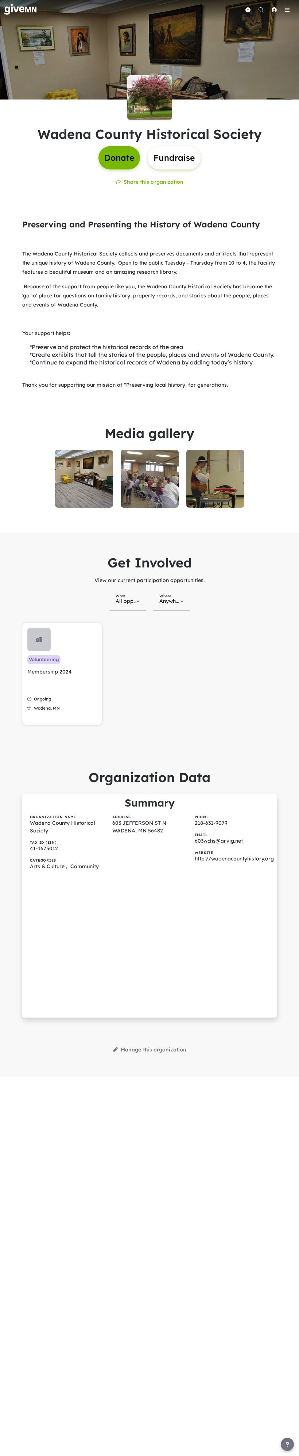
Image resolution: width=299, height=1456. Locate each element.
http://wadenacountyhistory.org (234, 858)
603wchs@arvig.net (219, 841)
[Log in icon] (274, 9)
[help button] (287, 1444)
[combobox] (128, 600)
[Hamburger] (287, 9)
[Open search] (261, 9)
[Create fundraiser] (248, 9)
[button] (62, 674)
